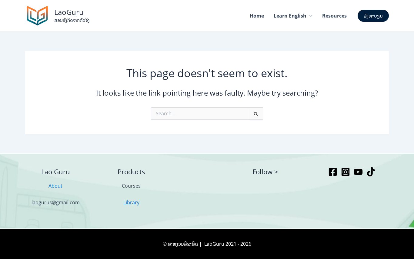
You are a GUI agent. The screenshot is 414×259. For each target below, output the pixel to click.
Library (131, 202)
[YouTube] (358, 171)
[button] (309, 16)
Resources (334, 15)
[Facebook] (332, 171)
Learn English (290, 15)
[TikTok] (371, 171)
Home (257, 15)
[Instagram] (345, 171)
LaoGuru (69, 12)
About (55, 185)
